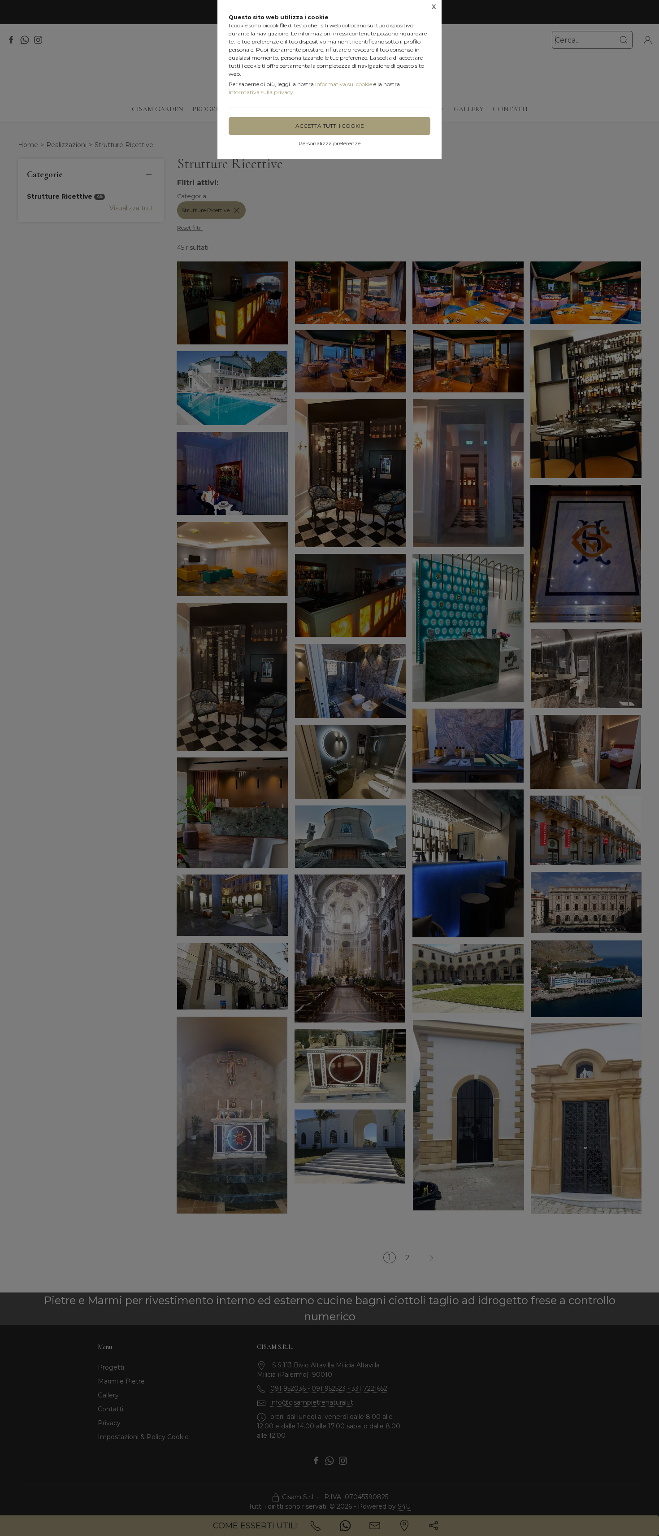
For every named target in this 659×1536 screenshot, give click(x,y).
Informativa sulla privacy (261, 92)
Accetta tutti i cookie (329, 125)
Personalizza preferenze (329, 143)
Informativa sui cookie (343, 84)
